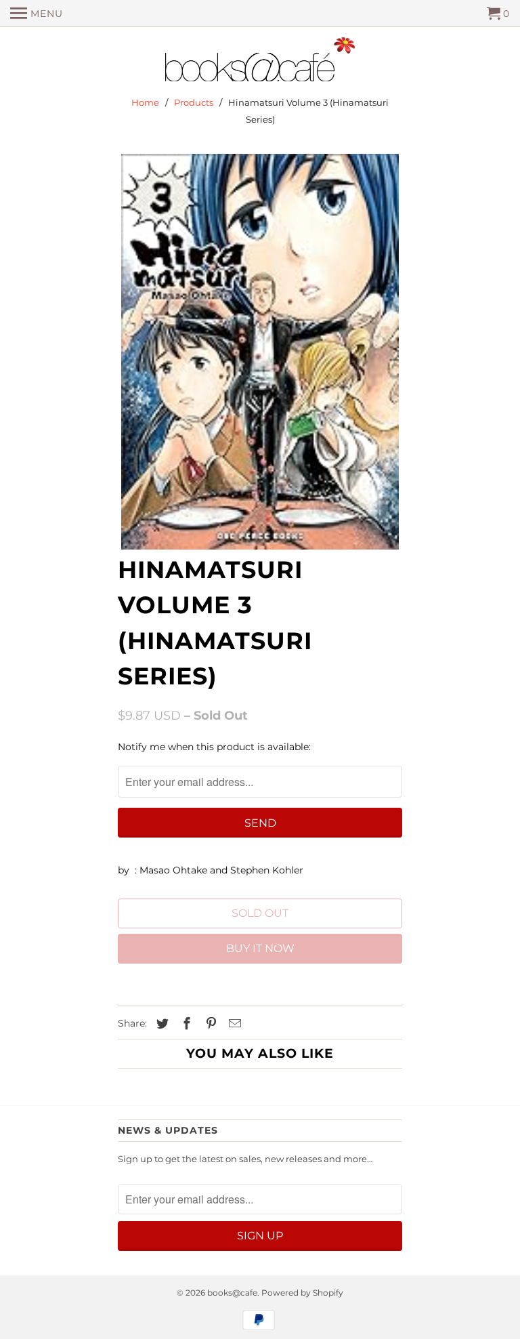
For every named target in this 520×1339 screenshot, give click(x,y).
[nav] (36, 13)
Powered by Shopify (302, 1293)
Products (193, 102)
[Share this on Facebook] (185, 1023)
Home (145, 102)
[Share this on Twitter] (160, 1023)
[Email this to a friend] (233, 1023)
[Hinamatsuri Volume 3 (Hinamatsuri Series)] (260, 352)
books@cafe (232, 1293)
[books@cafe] (260, 62)
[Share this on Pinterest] (209, 1023)
